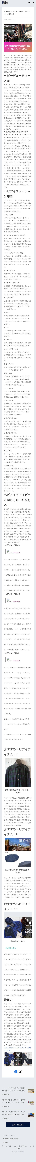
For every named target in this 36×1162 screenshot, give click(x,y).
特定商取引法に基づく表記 (11, 1139)
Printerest (16, 553)
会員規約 (5, 1142)
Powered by (16, 1152)
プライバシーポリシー (9, 1135)
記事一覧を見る (18, 1125)
